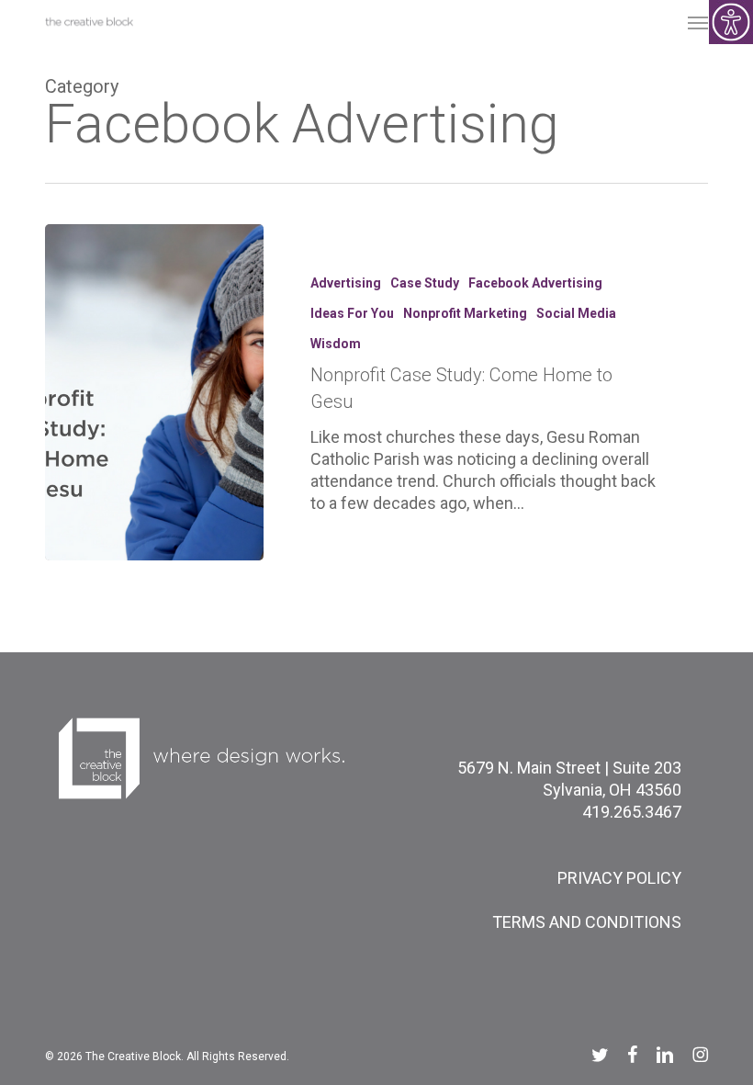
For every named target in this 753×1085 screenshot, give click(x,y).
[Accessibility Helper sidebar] (731, 22)
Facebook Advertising (535, 283)
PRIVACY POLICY (619, 877)
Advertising (345, 283)
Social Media (576, 313)
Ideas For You (352, 313)
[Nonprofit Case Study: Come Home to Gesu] (154, 392)
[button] (698, 22)
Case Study (424, 283)
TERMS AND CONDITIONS (586, 922)
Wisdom (335, 343)
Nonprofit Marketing (465, 313)
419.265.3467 (631, 811)
